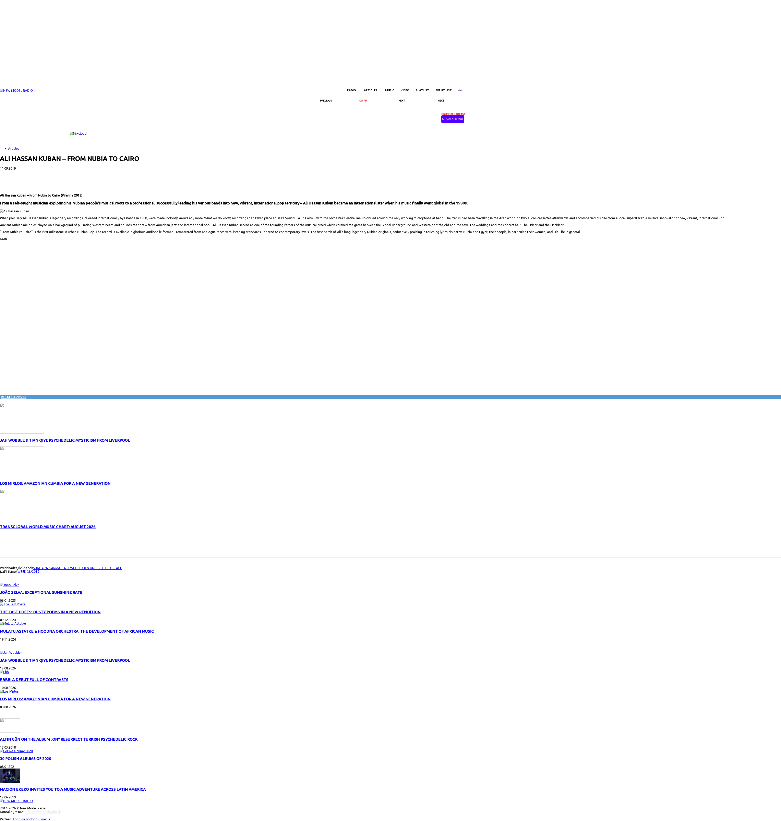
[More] (104, 181)
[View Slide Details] (78, 133)
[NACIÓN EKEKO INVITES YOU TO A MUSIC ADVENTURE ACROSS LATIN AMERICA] (10, 781)
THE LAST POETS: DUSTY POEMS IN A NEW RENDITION (50, 612)
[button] (723, 90)
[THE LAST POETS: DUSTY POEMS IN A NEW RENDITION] (12, 604)
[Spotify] (757, 87)
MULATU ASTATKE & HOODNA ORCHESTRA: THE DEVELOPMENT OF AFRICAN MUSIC (77, 631)
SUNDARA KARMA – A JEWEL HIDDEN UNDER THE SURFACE (77, 568)
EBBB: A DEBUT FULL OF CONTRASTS (34, 680)
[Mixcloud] (778, 87)
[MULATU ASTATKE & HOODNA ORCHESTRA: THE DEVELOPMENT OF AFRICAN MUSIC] (13, 623)
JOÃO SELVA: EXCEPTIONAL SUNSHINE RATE (41, 592)
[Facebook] (730, 87)
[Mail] (744, 87)
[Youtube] (771, 87)
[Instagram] (737, 87)
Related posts (13, 397)
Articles (13, 148)
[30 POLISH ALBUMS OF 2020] (16, 751)
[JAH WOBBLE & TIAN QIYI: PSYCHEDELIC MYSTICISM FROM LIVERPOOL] (22, 432)
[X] (764, 87)
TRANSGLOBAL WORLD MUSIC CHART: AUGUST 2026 (48, 527)
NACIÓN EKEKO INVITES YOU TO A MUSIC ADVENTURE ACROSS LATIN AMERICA (73, 789)
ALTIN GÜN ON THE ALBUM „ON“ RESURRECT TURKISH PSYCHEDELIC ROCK (69, 739)
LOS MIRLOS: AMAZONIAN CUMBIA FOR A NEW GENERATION (55, 483)
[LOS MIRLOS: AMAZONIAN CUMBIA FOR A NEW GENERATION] (22, 476)
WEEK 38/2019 (28, 571)
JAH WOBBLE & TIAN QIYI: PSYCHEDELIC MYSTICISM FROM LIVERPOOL (65, 440)
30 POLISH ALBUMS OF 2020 (25, 759)
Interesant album (17, 577)
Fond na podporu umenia (31, 819)
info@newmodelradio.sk (43, 812)
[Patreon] (750, 87)
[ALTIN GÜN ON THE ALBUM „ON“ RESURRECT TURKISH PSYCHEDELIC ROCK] (10, 731)
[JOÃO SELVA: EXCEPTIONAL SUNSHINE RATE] (9, 585)
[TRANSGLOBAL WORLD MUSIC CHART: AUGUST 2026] (22, 519)
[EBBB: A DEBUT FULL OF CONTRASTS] (4, 672)
